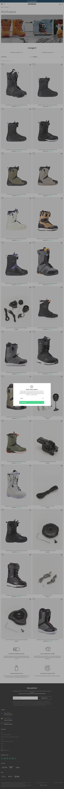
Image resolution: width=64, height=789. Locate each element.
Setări (21, 398)
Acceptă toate (23, 402)
